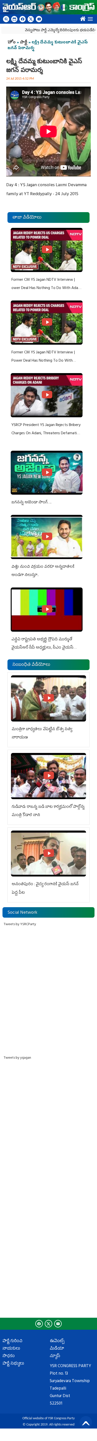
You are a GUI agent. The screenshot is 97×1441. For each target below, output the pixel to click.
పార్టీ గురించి (12, 1341)
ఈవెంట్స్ (57, 1341)
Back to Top (86, 1422)
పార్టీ (23, 42)
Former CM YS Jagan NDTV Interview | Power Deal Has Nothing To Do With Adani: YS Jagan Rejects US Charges (43, 361)
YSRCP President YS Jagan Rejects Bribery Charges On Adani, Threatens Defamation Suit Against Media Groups (46, 434)
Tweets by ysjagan (17, 1058)
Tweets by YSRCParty (20, 924)
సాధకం (8, 1356)
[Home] (48, 7)
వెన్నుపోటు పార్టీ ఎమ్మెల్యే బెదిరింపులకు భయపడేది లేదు (57, 30)
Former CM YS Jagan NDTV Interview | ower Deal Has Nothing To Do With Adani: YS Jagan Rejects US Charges (46, 288)
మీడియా (57, 1349)
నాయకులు (11, 1349)
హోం (11, 42)
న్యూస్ (55, 1356)
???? (82, 17)
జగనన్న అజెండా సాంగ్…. (31, 502)
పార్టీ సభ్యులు (13, 1364)
